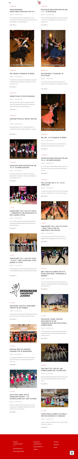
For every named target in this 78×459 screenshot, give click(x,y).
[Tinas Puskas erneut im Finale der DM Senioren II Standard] (54, 398)
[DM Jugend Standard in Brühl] (22, 48)
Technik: (35, 442)
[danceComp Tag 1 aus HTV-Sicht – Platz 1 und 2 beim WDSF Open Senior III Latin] (23, 242)
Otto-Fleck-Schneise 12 (18, 448)
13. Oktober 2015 (44, 155)
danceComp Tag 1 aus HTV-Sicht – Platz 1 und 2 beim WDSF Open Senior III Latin (23, 260)
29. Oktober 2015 (13, 6)
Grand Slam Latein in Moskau (22, 96)
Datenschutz (56, 444)
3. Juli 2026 (12, 255)
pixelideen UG (40, 446)
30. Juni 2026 (43, 268)
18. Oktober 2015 (13, 162)
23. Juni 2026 (12, 346)
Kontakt (55, 447)
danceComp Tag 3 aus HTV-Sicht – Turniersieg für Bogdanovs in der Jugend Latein (23, 213)
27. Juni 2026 (12, 302)
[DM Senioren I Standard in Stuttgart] (53, 48)
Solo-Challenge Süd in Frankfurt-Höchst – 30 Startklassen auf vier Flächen (23, 397)
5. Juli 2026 (12, 207)
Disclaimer (35, 449)
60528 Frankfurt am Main (18, 451)
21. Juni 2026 (12, 391)
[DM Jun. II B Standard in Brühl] (53, 112)
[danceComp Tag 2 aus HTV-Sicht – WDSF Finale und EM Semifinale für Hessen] (54, 210)
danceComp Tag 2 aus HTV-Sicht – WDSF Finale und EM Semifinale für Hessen (54, 228)
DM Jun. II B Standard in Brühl (54, 137)
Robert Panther (19, 218)
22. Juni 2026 (43, 365)
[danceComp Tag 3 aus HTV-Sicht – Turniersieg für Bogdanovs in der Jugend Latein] (23, 195)
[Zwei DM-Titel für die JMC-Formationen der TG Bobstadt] (54, 353)
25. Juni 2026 (43, 315)
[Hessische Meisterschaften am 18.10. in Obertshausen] (23, 149)
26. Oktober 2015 (13, 70)
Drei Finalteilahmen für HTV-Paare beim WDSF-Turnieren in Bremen (53, 274)
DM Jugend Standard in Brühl (22, 74)
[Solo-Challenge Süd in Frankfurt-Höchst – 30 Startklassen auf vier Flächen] (23, 379)
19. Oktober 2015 (13, 115)
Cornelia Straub (19, 14)
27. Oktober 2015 (44, 6)
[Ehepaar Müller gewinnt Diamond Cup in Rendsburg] (23, 333)
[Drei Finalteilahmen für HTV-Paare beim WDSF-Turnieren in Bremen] (54, 256)
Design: (35, 446)
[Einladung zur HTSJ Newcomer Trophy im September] (23, 290)
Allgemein (12, 14)
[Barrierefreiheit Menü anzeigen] (72, 453)
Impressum (56, 442)
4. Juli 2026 (43, 223)
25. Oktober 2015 (44, 70)
